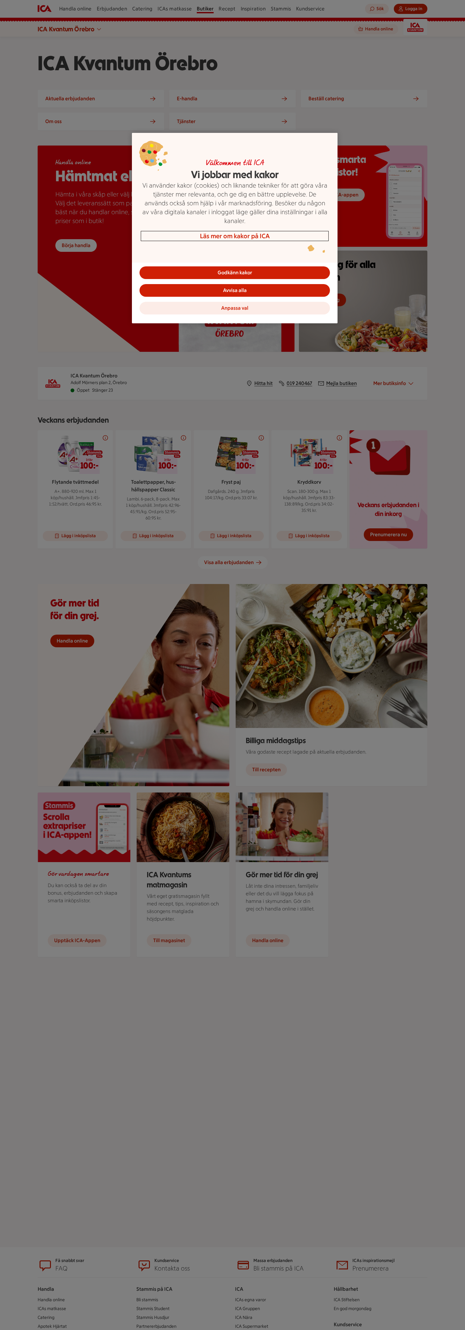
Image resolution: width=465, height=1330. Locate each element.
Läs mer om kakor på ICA (235, 236)
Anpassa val (234, 308)
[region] (235, 228)
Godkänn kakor (235, 273)
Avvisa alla (235, 290)
